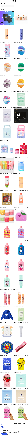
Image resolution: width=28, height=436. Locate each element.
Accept (13, 434)
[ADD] (13, 24)
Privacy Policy (17, 432)
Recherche (2, 424)
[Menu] (1, 1)
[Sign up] (26, 425)
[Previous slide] (15, 18)
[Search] (2, 1)
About (2, 426)
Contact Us (2, 427)
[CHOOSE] (27, 121)
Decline (21, 434)
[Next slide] (27, 18)
